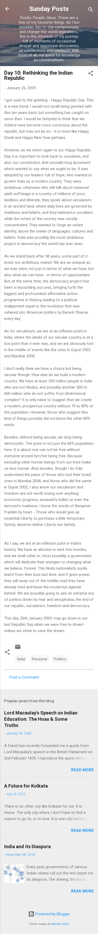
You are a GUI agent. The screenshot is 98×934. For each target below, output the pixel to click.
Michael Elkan (60, 924)
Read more (82, 770)
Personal (39, 659)
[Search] (91, 10)
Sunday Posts (49, 8)
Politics (60, 659)
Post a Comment (24, 677)
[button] (91, 74)
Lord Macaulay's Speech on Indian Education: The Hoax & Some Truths (40, 719)
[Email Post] (18, 648)
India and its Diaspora (27, 846)
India (21, 659)
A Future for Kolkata (26, 786)
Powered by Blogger (52, 914)
